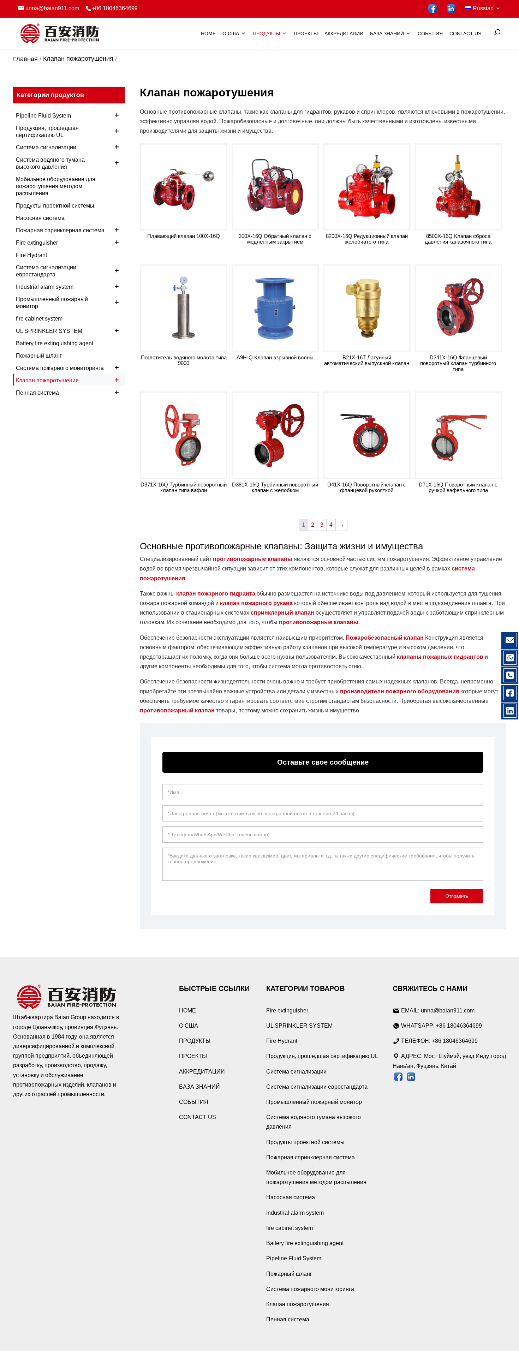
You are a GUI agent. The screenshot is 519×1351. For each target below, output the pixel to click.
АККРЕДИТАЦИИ (343, 33)
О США (230, 33)
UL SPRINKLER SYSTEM (67, 330)
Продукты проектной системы (55, 206)
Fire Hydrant (31, 255)
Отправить (457, 896)
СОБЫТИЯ (430, 33)
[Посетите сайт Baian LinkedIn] (451, 8)
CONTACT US (465, 33)
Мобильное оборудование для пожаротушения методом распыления (55, 186)
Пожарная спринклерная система (67, 230)
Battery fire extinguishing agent (54, 343)
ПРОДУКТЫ (266, 33)
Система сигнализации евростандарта (67, 270)
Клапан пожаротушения (67, 380)
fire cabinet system (39, 319)
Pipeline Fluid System (67, 115)
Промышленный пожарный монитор (67, 302)
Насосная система (40, 218)
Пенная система (67, 392)
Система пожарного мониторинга (67, 367)
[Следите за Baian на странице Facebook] (432, 8)
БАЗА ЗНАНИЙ (387, 33)
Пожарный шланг (39, 356)
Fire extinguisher (67, 242)
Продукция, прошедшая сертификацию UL (67, 131)
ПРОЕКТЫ (306, 33)
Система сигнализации (67, 147)
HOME (208, 33)
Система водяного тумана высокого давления (67, 163)
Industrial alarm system (67, 286)
